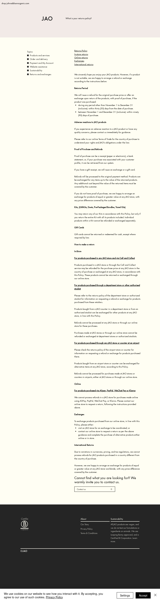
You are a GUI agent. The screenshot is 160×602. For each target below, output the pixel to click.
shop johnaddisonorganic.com (15, 3)
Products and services (40, 55)
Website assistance (38, 66)
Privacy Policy (86, 528)
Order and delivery (39, 59)
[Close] (155, 595)
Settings (125, 595)
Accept (143, 595)
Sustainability (36, 70)
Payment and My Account (41, 62)
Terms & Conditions (89, 533)
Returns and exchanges (40, 74)
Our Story (85, 524)
